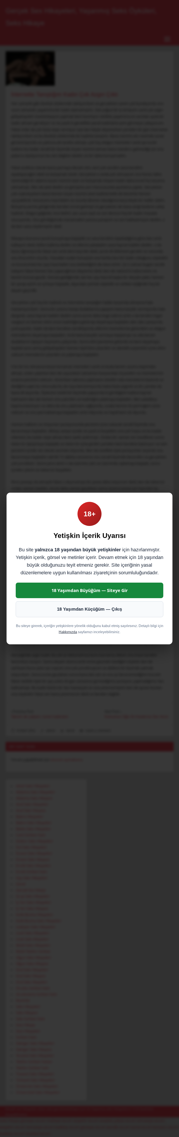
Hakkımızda (68, 632)
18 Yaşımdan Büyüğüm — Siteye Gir (90, 590)
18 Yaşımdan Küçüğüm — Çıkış (89, 609)
